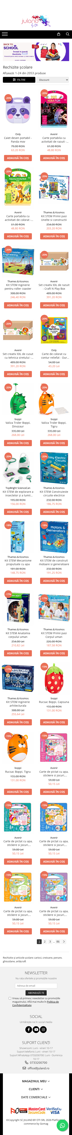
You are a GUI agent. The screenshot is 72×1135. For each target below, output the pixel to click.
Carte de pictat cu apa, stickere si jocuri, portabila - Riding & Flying (54, 843)
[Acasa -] (36, 20)
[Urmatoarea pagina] (63, 941)
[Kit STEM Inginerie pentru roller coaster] (18, 261)
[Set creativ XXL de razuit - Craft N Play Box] (54, 261)
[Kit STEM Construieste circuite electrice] (54, 468)
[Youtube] (36, 1029)
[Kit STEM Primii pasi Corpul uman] (54, 608)
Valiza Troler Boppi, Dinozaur (18, 424)
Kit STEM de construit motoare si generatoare (54, 562)
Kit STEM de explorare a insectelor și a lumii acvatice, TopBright (18, 493)
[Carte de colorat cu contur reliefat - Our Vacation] (54, 330)
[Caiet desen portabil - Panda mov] (18, 110)
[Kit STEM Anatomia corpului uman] (18, 608)
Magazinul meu (34, 1081)
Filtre (21, 80)
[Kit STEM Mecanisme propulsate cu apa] (18, 537)
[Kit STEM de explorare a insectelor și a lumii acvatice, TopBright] (18, 468)
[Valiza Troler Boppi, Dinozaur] (18, 399)
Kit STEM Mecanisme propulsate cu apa (18, 562)
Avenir (54, 134)
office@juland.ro (38, 1068)
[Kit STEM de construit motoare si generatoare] (54, 537)
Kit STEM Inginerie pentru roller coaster (18, 286)
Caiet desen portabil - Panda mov (18, 139)
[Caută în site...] (67, 34)
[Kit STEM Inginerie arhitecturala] (18, 678)
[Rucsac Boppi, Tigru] (18, 748)
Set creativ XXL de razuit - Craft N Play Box (54, 286)
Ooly (18, 134)
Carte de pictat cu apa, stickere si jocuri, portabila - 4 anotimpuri (17, 913)
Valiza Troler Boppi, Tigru (53, 424)
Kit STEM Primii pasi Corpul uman (54, 635)
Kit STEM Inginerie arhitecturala (18, 703)
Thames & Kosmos (54, 212)
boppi (18, 419)
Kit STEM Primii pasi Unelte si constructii (54, 218)
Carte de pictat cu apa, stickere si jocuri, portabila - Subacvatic (54, 913)
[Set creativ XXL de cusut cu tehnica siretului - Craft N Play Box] (18, 330)
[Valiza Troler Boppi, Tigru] (54, 399)
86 (58, 941)
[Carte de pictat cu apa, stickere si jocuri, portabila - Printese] (54, 747)
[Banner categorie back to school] (36, 52)
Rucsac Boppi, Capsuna (54, 702)
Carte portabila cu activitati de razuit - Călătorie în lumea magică (53, 139)
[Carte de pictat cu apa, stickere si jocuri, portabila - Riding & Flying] (54, 817)
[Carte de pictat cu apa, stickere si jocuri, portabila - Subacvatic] (54, 887)
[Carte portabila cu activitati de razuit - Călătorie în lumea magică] (54, 109)
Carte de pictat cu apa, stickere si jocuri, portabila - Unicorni (18, 843)
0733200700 (38, 1062)
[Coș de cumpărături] (59, 34)
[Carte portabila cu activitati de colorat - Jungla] (18, 188)
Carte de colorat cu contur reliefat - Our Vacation (54, 355)
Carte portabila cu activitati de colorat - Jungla (18, 218)
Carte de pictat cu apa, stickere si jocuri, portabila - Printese (54, 773)
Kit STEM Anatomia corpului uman (18, 635)
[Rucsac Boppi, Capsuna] (54, 678)
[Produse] (5, 35)
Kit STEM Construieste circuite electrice (54, 493)
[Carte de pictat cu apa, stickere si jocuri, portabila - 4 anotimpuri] (18, 887)
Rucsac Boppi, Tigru (18, 771)
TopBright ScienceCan (18, 488)
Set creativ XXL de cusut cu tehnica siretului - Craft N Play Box (18, 355)
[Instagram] (43, 1029)
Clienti (34, 1089)
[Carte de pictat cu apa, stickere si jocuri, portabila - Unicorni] (18, 817)
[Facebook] (28, 1029)
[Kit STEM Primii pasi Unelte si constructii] (54, 188)
